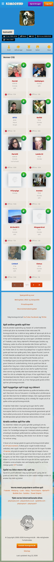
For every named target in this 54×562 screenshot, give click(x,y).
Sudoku (26, 493)
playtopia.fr (32, 503)
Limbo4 (15, 264)
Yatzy (27, 490)
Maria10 (15, 154)
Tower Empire (36, 493)
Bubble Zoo (17, 493)
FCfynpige (14, 191)
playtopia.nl (21, 503)
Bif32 (15, 117)
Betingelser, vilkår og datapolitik (27, 299)
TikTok (43, 317)
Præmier (7, 451)
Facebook (35, 317)
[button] (49, 48)
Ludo (22, 490)
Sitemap (27, 551)
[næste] (34, 285)
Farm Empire (36, 490)
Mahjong (14, 490)
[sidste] (39, 285)
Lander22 (39, 154)
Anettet (39, 191)
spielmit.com (40, 500)
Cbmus (39, 264)
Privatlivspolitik (27, 304)
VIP (14, 465)
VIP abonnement (11, 445)
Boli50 (39, 117)
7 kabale (7, 490)
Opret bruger (35, 3)
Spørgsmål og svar (27, 295)
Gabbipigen (39, 81)
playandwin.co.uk (27, 500)
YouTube (26, 317)
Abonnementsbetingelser (27, 308)
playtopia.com (13, 500)
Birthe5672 (14, 227)
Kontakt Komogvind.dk (27, 545)
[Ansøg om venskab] (23, 65)
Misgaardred (39, 227)
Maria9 (15, 81)
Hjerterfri (45, 490)
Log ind (48, 3)
